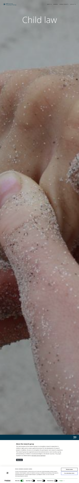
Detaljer (61, 480)
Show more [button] (19, 460)
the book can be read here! (38, 455)
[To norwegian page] (75, 437)
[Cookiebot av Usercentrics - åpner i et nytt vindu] (7, 481)
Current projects (63, 4)
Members (55, 4)
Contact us (73, 4)
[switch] (33, 481)
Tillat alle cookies (69, 469)
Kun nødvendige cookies (69, 473)
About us (49, 4)
